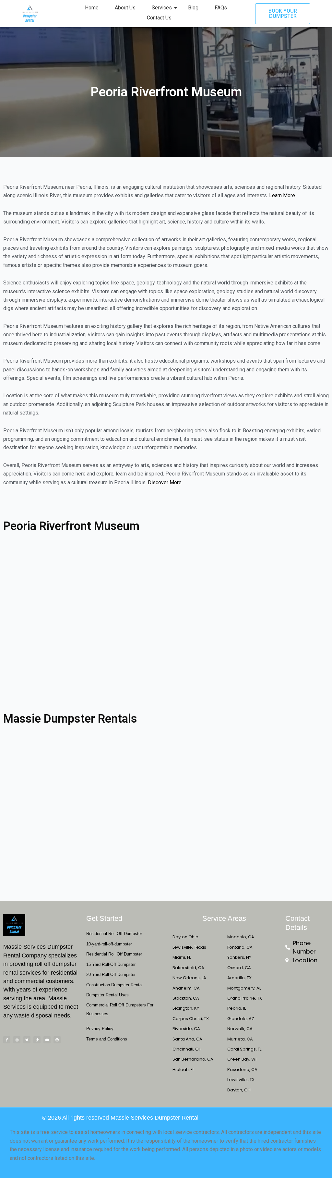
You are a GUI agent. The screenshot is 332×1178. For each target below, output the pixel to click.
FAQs (221, 8)
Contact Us (159, 18)
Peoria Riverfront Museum (71, 526)
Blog (193, 8)
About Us (125, 8)
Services (162, 8)
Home (92, 8)
